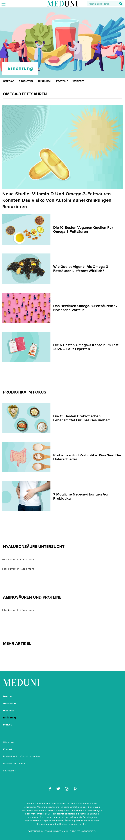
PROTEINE (62, 81)
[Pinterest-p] (75, 789)
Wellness (8, 710)
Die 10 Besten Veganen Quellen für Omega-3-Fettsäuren (83, 229)
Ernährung (9, 718)
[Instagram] (67, 789)
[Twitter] (58, 789)
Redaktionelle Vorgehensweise (21, 756)
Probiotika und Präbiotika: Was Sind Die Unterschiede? (87, 457)
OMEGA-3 (8, 81)
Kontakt (7, 749)
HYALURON (45, 81)
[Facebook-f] (50, 789)
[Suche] (120, 3)
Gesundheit (10, 703)
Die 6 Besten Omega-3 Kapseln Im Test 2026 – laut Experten (86, 346)
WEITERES (78, 81)
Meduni (7, 696)
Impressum (9, 770)
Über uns (8, 742)
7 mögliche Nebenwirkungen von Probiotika (81, 496)
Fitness (7, 725)
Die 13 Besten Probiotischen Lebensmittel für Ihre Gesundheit (81, 418)
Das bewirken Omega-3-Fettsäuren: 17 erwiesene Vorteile (85, 307)
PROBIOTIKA (26, 81)
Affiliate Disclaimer (14, 763)
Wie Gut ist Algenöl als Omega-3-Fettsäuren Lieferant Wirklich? (81, 268)
